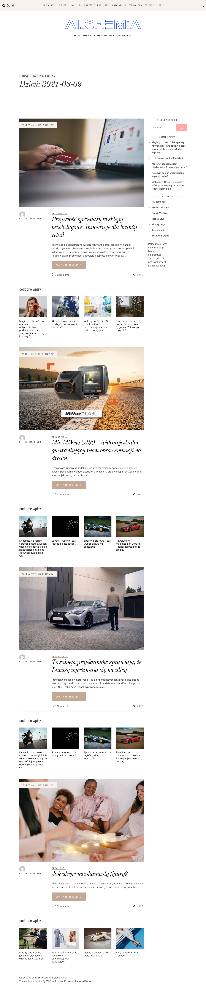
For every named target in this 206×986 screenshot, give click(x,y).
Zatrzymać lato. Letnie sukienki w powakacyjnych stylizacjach (64, 957)
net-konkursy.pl (157, 261)
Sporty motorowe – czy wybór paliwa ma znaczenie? (97, 543)
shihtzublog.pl (156, 247)
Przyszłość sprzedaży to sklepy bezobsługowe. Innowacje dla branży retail (94, 227)
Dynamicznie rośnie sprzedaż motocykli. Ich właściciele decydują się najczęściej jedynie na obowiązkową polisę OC (33, 548)
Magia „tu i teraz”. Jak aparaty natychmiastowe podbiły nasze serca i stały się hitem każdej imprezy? (31, 329)
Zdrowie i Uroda (154, 5)
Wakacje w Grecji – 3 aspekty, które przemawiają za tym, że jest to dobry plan (97, 326)
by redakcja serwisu (30, 218)
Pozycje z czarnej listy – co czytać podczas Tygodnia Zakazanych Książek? (130, 326)
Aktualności (50, 5)
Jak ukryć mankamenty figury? (89, 874)
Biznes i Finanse (68, 5)
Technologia (136, 5)
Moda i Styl (103, 5)
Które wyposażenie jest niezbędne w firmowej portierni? (65, 324)
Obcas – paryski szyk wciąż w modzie (96, 954)
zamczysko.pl (156, 258)
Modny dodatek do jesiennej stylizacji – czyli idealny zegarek (31, 955)
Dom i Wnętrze (87, 5)
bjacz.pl (152, 251)
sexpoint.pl (154, 254)
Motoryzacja (119, 5)
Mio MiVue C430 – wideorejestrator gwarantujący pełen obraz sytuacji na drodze (96, 451)
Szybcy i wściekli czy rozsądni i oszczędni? (64, 542)
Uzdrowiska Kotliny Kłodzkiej (167, 158)
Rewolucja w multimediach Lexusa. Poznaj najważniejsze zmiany (128, 545)
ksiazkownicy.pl (157, 265)
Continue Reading (67, 265)
